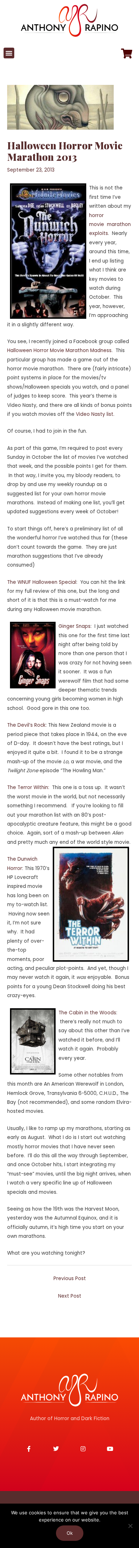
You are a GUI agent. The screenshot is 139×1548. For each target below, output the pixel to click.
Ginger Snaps (74, 626)
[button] (9, 53)
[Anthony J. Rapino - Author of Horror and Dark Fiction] (69, 1390)
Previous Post (69, 1278)
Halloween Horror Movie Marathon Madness (59, 350)
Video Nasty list (94, 414)
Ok (70, 1533)
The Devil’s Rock (26, 725)
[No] (130, 1525)
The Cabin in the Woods (87, 1012)
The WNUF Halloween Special (41, 582)
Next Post (69, 1296)
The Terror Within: (28, 787)
